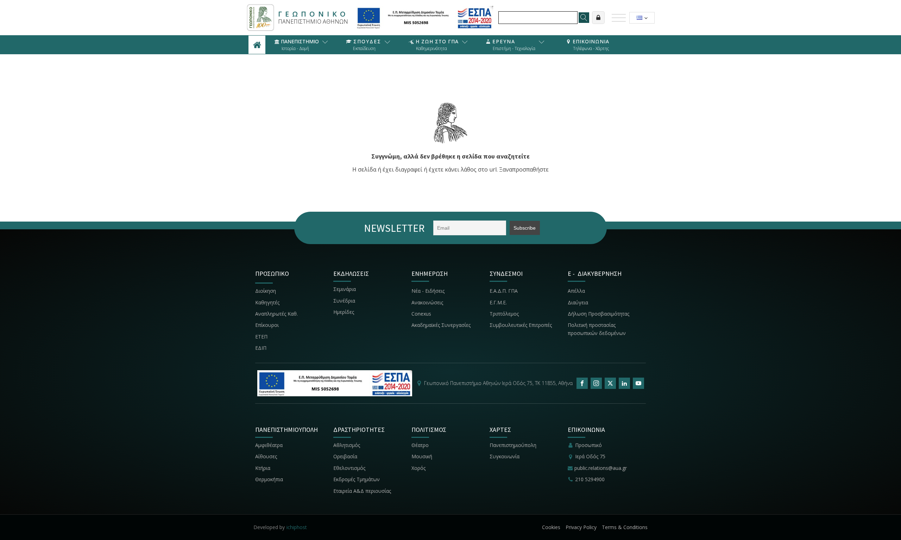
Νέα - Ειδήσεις (428, 290)
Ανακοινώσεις (427, 302)
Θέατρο (420, 445)
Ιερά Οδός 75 (590, 456)
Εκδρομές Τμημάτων (356, 479)
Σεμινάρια (344, 289)
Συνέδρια (344, 300)
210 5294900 (590, 479)
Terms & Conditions (625, 527)
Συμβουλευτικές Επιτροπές (521, 325)
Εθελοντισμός (349, 468)
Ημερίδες (343, 312)
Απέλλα (576, 290)
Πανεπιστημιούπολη (513, 445)
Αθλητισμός (346, 445)
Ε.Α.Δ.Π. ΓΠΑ (504, 290)
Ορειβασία (345, 456)
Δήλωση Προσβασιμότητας (598, 313)
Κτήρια (262, 468)
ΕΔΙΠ (260, 348)
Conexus (421, 313)
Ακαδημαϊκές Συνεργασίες (441, 325)
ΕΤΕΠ (261, 336)
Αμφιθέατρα (269, 445)
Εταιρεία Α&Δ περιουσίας (362, 491)
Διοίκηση (265, 290)
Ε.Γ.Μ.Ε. (498, 302)
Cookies (551, 527)
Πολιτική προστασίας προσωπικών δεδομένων (597, 329)
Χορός (418, 468)
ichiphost (296, 527)
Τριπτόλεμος (504, 313)
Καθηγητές (267, 302)
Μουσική (421, 456)
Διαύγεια (578, 302)
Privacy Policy (581, 527)
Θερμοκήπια (269, 479)
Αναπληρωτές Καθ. (276, 313)
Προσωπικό (588, 445)
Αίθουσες (266, 456)
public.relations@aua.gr (600, 468)
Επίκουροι (267, 325)
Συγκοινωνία (505, 456)
